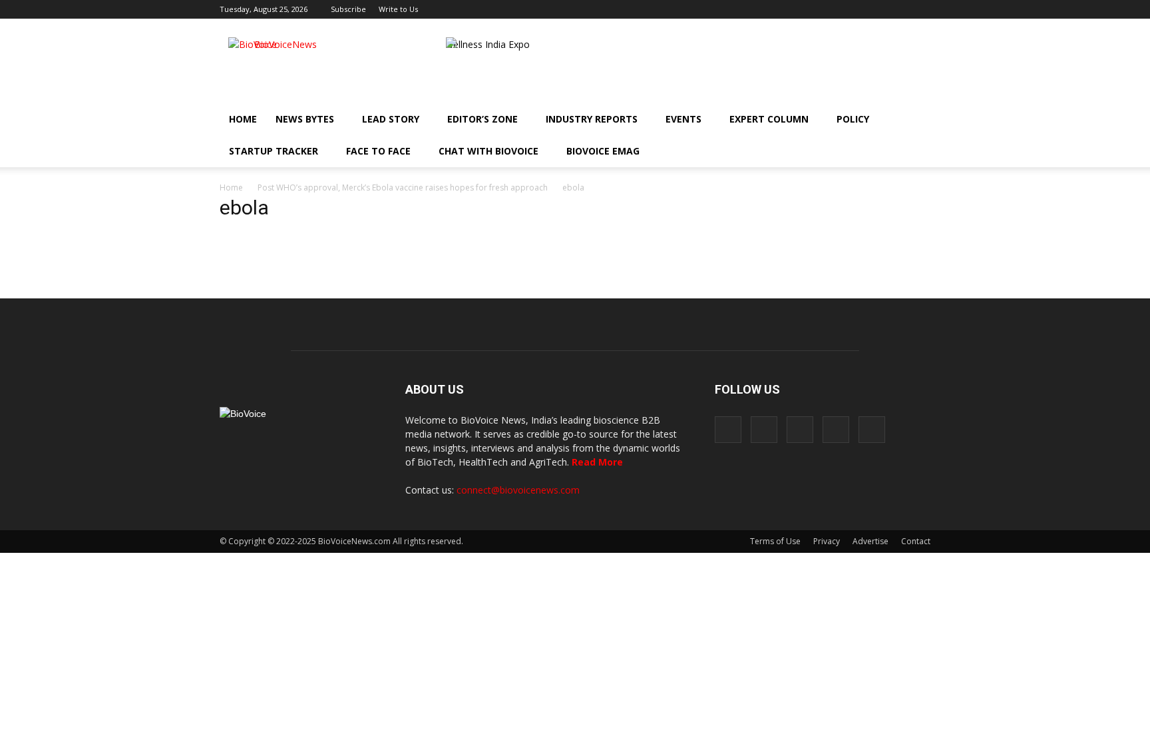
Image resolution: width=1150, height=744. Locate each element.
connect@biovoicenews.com (518, 490)
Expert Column (769, 119)
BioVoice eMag (603, 151)
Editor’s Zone (482, 119)
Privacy (826, 541)
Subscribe (348, 9)
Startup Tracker (273, 151)
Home (243, 119)
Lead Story (390, 119)
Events (683, 119)
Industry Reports (592, 119)
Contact (915, 541)
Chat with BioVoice (488, 151)
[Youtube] (920, 9)
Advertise (870, 541)
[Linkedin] (876, 9)
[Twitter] (898, 9)
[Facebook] (833, 9)
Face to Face (378, 151)
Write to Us (398, 9)
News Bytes (305, 119)
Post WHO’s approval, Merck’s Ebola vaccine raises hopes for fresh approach (403, 187)
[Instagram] (854, 9)
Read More (597, 462)
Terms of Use (775, 541)
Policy (853, 119)
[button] (882, 151)
